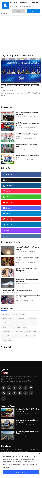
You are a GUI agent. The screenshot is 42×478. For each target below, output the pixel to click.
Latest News (13, 323)
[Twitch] (25, 393)
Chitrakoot (6, 314)
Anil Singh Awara (20, 283)
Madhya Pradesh (31, 331)
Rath (18, 327)
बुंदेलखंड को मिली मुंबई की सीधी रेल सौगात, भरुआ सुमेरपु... (27, 410)
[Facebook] (3, 387)
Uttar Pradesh (32, 318)
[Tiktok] (20, 387)
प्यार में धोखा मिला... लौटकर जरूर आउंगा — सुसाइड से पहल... (27, 280)
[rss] (3, 398)
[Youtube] (31, 387)
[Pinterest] (14, 393)
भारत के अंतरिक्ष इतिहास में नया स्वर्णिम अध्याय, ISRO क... (27, 248)
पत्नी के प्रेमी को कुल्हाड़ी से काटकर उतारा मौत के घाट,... (28, 297)
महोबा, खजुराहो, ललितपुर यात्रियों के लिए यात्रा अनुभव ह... (27, 421)
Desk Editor (19, 116)
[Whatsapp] (25, 387)
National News (7, 331)
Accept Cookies (21, 472)
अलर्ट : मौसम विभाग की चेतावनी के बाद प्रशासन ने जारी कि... (28, 124)
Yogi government (17, 336)
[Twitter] (9, 387)
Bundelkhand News (18, 314)
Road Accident (30, 336)
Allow (36, 10)
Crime (4, 327)
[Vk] (31, 393)
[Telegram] (9, 393)
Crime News (18, 331)
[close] (39, 454)
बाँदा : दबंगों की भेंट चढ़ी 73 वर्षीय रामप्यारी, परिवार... (26, 146)
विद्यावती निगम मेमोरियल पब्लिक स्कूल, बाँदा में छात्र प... (27, 135)
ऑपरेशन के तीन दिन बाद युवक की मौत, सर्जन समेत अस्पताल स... (27, 113)
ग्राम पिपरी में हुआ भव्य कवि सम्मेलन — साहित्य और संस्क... (27, 259)
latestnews (20, 318)
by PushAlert (6, 12)
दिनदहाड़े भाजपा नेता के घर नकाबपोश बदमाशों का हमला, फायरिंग (18, 290)
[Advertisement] (21, 32)
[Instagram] (14, 387)
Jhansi (11, 327)
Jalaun (25, 327)
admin (3, 90)
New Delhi (6, 336)
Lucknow (24, 323)
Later (24, 10)
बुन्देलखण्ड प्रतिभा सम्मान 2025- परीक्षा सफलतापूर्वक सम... (26, 270)
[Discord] (3, 393)
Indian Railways (7, 340)
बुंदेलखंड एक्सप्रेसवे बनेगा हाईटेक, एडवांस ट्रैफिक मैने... (27, 433)
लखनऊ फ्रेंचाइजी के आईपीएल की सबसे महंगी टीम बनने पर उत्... (20, 86)
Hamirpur (33, 323)
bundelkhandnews (8, 318)
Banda (4, 323)
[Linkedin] (20, 393)
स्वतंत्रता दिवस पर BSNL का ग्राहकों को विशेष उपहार (28, 156)
